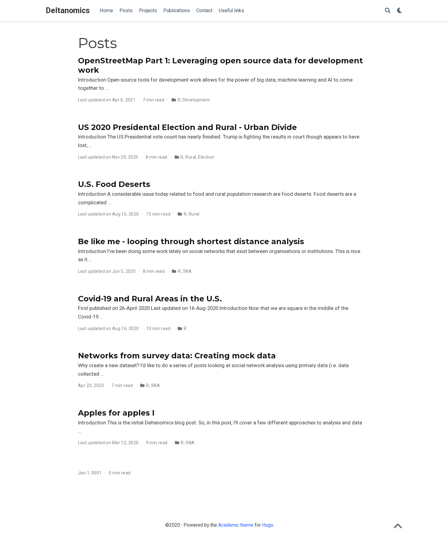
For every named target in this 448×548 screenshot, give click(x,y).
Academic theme (236, 525)
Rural (190, 157)
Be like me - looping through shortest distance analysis (191, 241)
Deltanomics (68, 10)
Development (196, 99)
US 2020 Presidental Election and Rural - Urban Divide (187, 127)
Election (206, 157)
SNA (187, 271)
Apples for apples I (116, 412)
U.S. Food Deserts (114, 184)
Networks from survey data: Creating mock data (177, 355)
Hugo (267, 525)
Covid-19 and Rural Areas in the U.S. (150, 298)
